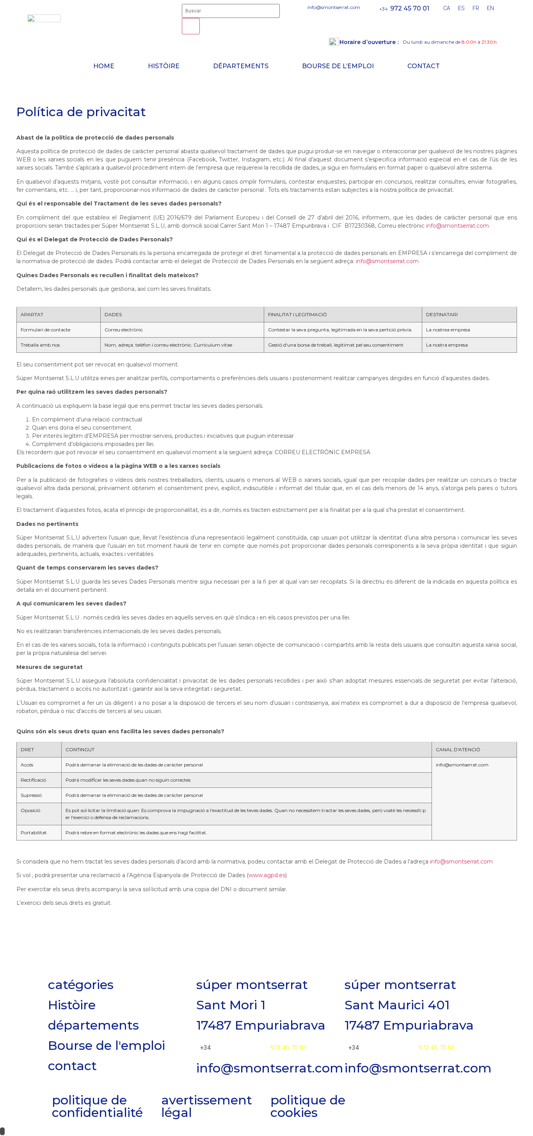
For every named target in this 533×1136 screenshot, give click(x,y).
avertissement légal (206, 1106)
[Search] (191, 26)
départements (93, 1025)
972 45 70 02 (437, 1047)
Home (103, 66)
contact (72, 1065)
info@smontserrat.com (457, 225)
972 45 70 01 (409, 8)
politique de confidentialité (97, 1106)
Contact (423, 66)
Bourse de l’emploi (338, 66)
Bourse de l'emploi (106, 1045)
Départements (240, 66)
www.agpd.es (267, 875)
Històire (163, 66)
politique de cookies (307, 1106)
